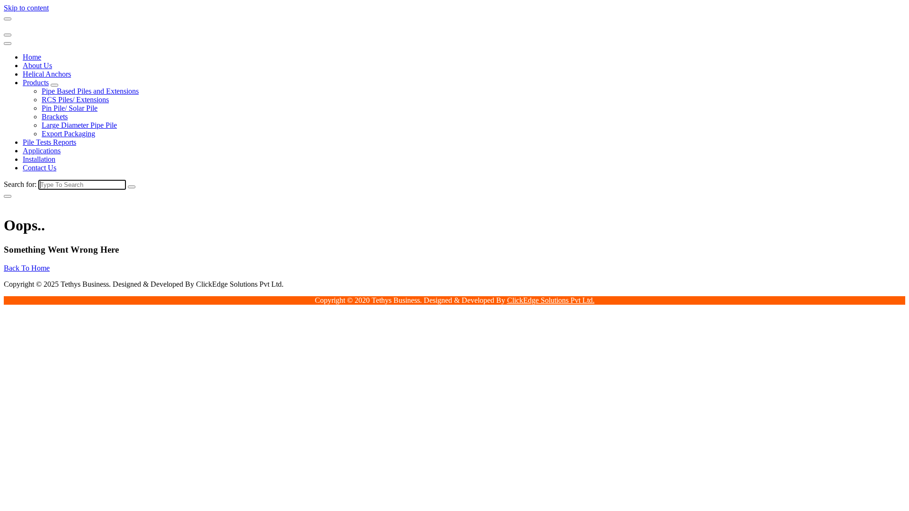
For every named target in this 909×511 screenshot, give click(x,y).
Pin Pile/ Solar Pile (70, 108)
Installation (39, 159)
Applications (42, 151)
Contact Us (39, 168)
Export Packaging (68, 134)
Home (32, 57)
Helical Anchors (47, 74)
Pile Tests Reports (49, 142)
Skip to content (26, 8)
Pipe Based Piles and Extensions (90, 91)
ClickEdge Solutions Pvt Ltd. (551, 300)
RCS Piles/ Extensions (75, 100)
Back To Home (27, 268)
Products (36, 83)
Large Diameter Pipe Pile (79, 125)
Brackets (55, 117)
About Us (37, 66)
